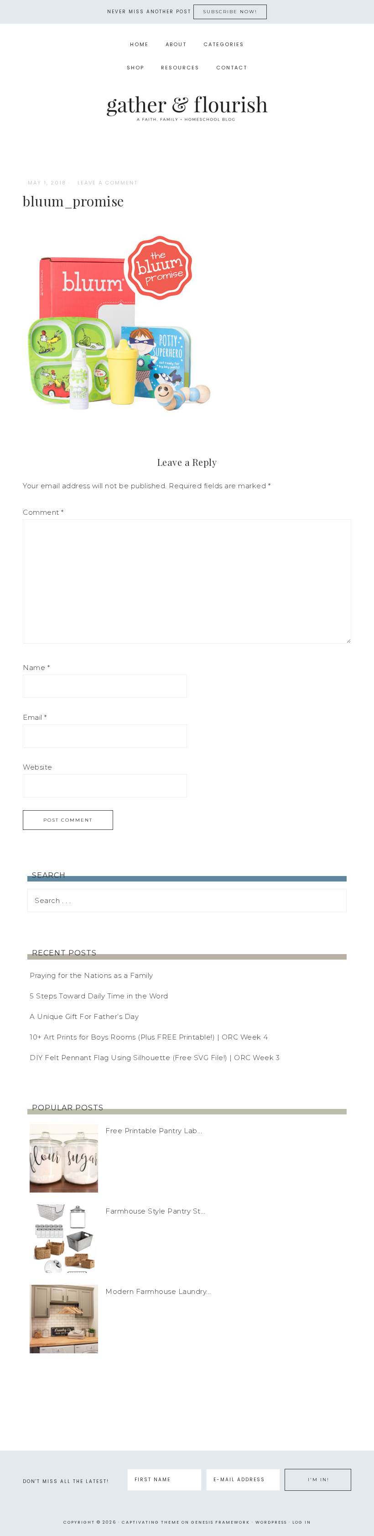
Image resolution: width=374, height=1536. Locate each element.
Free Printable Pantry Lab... (153, 1130)
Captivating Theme (151, 1522)
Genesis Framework (220, 1522)
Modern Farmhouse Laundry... (158, 1291)
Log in (301, 1522)
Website (37, 767)
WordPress (271, 1522)
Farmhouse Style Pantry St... (155, 1211)
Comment (43, 512)
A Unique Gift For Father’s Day (84, 1016)
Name (36, 667)
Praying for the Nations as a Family (91, 975)
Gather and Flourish (187, 108)
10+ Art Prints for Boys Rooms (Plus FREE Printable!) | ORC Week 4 (149, 1037)
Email (35, 717)
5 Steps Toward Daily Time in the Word (99, 996)
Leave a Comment (108, 182)
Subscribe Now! (230, 12)
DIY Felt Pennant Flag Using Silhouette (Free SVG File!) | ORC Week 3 (155, 1057)
